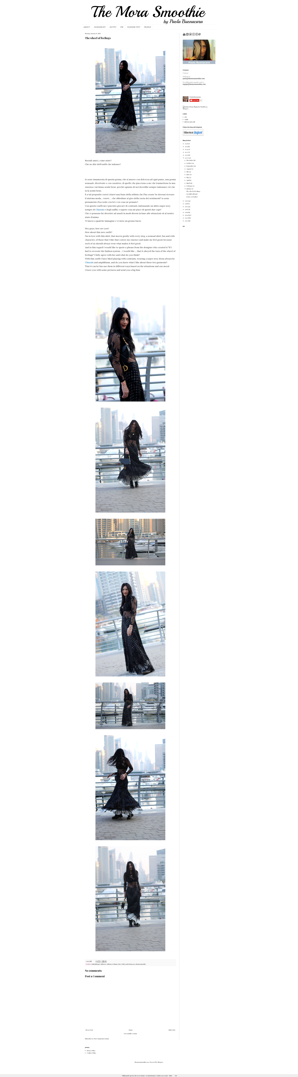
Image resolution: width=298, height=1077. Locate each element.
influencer (103, 964)
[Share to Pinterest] (105, 961)
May (187, 177)
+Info (170, 1076)
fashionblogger (96, 964)
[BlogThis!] (99, 961)
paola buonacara (130, 964)
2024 (186, 149)
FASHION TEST (133, 27)
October (189, 163)
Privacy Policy (91, 1050)
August (188, 169)
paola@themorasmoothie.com (194, 78)
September (190, 166)
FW (121, 27)
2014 (186, 215)
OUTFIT (112, 27)
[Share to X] (101, 961)
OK (176, 1076)
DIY (186, 117)
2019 (186, 201)
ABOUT (86, 27)
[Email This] (97, 961)
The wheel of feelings (193, 191)
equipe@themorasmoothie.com (194, 84)
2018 (186, 204)
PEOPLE (147, 27)
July (187, 172)
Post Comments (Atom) (101, 1039)
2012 (186, 221)
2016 (186, 209)
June (188, 174)
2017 (186, 206)
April (188, 180)
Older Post (171, 1030)
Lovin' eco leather (192, 197)
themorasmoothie (141, 964)
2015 (186, 212)
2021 (186, 155)
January (189, 189)
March (188, 183)
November (190, 160)
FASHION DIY (99, 27)
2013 (186, 218)
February (189, 186)
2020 (186, 158)
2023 (186, 152)
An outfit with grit (191, 194)
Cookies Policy (91, 1053)
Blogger (160, 1062)
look (119, 964)
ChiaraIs (100, 209)
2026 (186, 144)
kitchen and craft (190, 122)
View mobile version (130, 1033)
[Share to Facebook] (103, 961)
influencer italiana (112, 964)
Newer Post (89, 1030)
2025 (186, 146)
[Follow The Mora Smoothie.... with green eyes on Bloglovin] (193, 135)
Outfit (123, 964)
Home (131, 1030)
